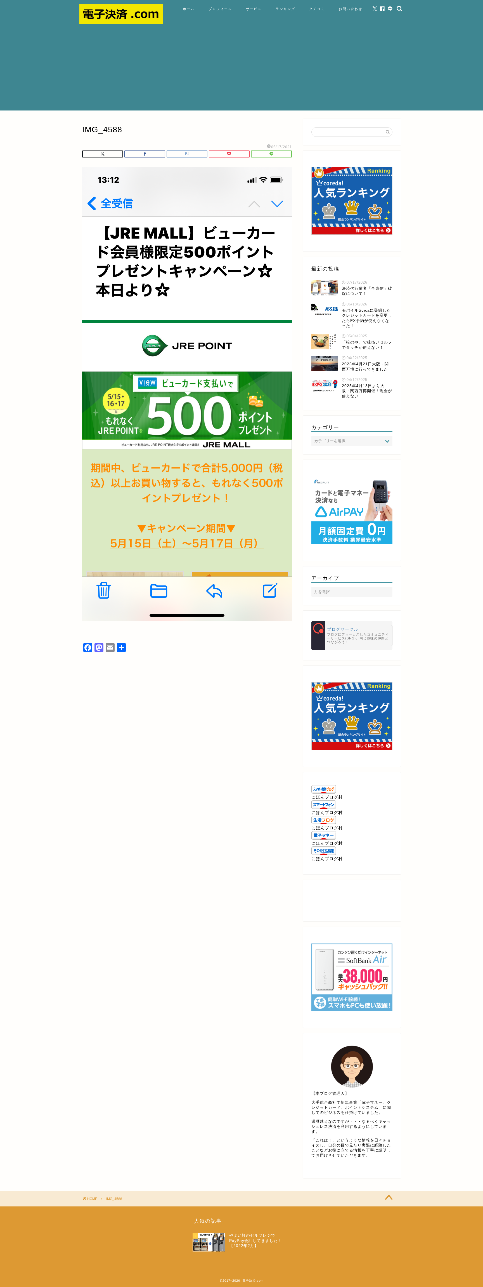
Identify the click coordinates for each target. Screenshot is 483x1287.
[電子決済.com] (121, 22)
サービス (254, 9)
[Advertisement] (241, 71)
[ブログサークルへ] (351, 635)
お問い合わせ (350, 9)
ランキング (285, 9)
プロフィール (220, 9)
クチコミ (317, 9)
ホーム (189, 9)
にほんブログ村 (327, 797)
